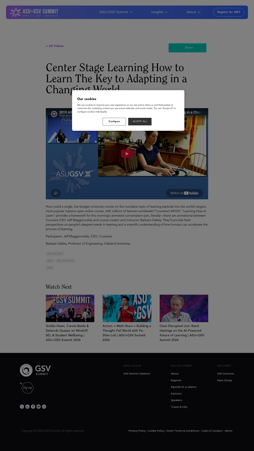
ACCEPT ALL (140, 121)
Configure (114, 121)
